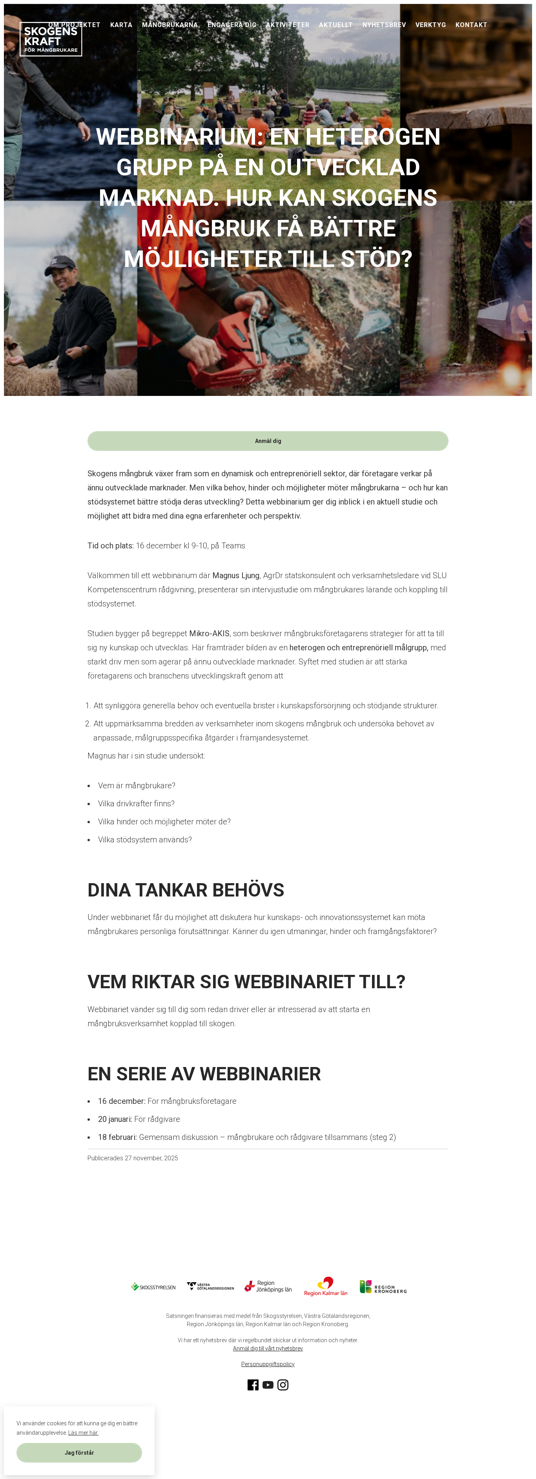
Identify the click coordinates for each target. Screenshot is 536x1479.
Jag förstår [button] (79, 1453)
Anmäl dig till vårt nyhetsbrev (268, 1348)
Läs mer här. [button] (83, 1433)
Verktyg (431, 25)
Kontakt (472, 25)
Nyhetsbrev (384, 25)
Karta (121, 25)
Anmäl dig (268, 441)
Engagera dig (232, 25)
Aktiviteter (288, 25)
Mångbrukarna (170, 25)
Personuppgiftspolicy (268, 1364)
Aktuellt (336, 25)
